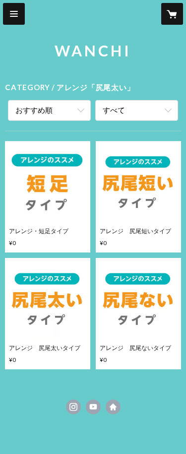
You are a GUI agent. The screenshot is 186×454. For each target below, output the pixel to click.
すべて (114, 109)
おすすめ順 (34, 109)
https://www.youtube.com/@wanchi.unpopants (93, 407)
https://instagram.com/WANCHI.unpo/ (73, 407)
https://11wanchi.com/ (113, 407)
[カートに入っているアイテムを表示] (172, 14)
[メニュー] (14, 14)
